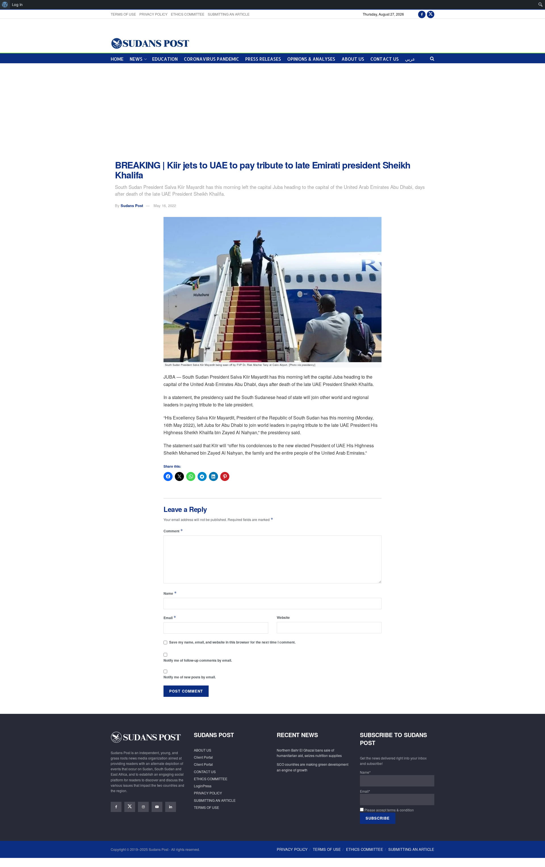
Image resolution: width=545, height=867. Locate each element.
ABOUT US (352, 59)
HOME (117, 59)
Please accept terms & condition (389, 809)
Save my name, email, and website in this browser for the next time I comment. (232, 642)
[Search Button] (432, 58)
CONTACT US (384, 59)
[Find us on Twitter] (430, 14)
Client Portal (203, 757)
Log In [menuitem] (17, 4)
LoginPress (202, 785)
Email (170, 617)
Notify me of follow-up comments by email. (198, 660)
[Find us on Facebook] (421, 14)
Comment (173, 530)
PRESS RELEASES (263, 59)
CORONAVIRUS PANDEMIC (211, 59)
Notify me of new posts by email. (190, 677)
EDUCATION (165, 59)
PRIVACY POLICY (153, 14)
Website (283, 617)
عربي (410, 59)
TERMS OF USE (123, 14)
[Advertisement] (272, 111)
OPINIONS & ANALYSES (311, 59)
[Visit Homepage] (150, 43)
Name (170, 593)
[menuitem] (5, 4)
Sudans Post (132, 205)
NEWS (136, 59)
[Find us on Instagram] (143, 807)
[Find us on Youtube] (157, 807)
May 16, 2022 (165, 205)
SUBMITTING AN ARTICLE (229, 14)
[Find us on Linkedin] (170, 807)
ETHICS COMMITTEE (187, 14)
